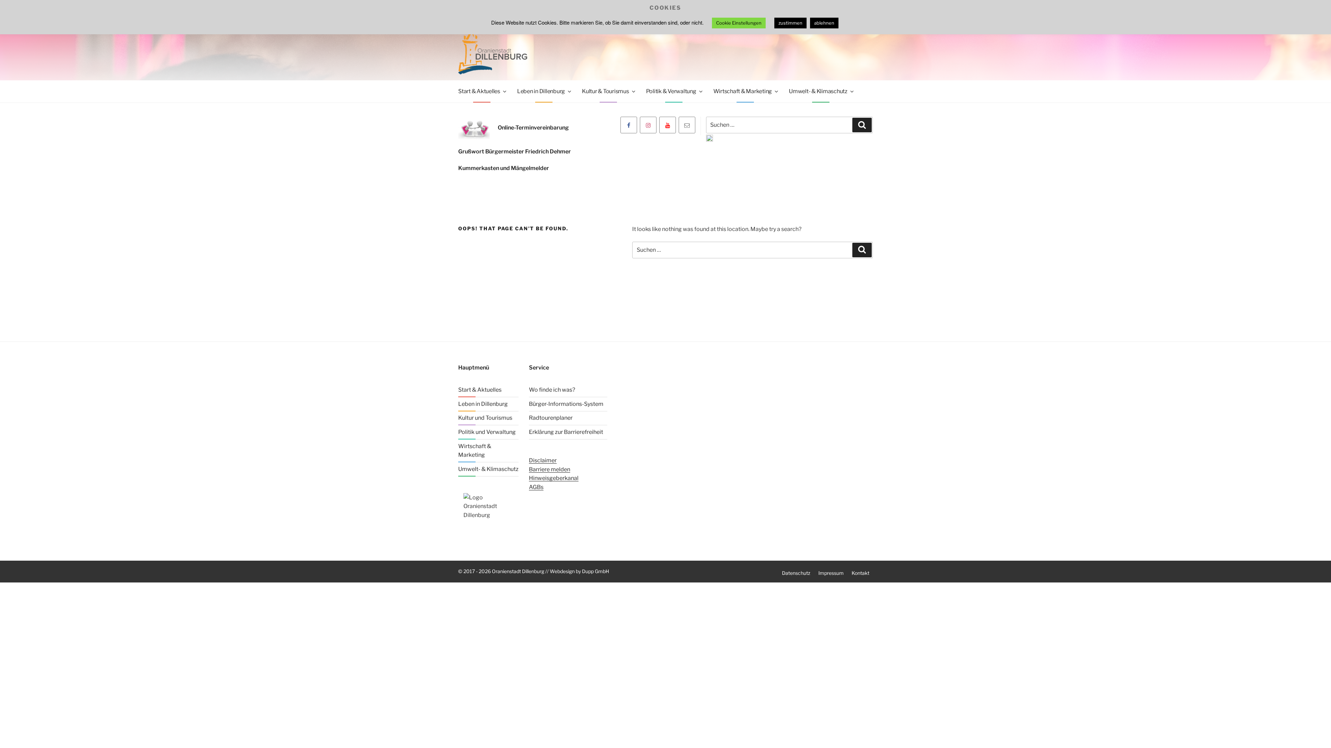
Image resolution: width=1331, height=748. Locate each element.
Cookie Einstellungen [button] (739, 23)
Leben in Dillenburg (541, 91)
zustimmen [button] (790, 23)
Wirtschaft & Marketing (742, 91)
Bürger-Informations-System (566, 404)
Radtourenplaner (551, 418)
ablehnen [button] (824, 23)
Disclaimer (543, 460)
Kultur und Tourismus (485, 418)
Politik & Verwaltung (671, 91)
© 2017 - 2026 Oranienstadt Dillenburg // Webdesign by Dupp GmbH (533, 571)
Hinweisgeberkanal (553, 478)
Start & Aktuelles (479, 91)
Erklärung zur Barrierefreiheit (566, 432)
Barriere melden (549, 469)
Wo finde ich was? (552, 389)
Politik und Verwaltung (487, 432)
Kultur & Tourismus (605, 91)
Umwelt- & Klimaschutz (818, 91)
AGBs (536, 487)
